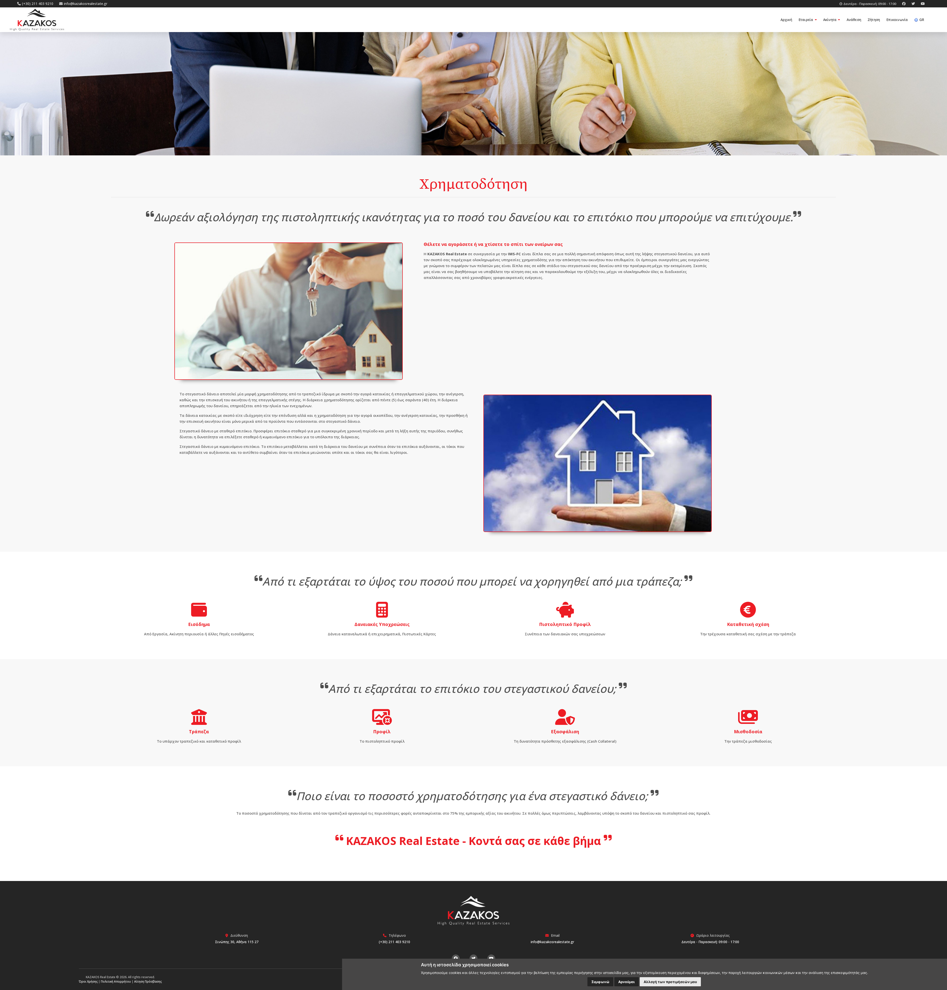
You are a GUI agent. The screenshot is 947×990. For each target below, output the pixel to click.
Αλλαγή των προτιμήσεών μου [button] (670, 982)
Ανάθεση (854, 19)
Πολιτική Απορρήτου (116, 981)
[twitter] (911, 3)
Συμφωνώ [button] (600, 982)
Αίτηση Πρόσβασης (148, 981)
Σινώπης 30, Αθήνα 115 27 (236, 941)
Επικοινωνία (897, 19)
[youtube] (920, 3)
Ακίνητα (830, 19)
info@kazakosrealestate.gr (552, 941)
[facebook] (902, 3)
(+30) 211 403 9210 (394, 941)
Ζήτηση (874, 19)
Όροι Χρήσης (88, 981)
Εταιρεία (806, 19)
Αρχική (786, 19)
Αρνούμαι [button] (626, 982)
